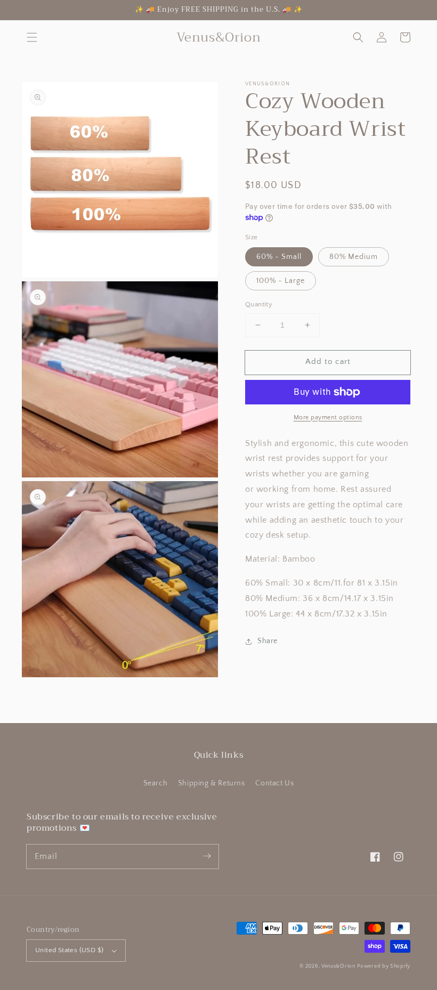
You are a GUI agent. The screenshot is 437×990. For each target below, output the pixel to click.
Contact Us (274, 783)
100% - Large (280, 281)
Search (155, 783)
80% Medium (353, 257)
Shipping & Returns (211, 783)
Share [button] (267, 641)
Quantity (258, 304)
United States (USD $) (69, 950)
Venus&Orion (338, 966)
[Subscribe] (206, 856)
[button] (32, 37)
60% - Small (279, 257)
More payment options (328, 417)
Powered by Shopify (383, 966)
